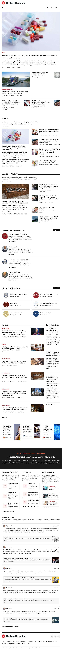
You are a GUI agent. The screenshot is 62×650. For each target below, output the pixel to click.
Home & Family (6, 373)
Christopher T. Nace (15, 272)
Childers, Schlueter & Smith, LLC (11, 213)
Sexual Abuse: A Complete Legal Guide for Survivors (52, 330)
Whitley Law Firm (7, 365)
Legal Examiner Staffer (9, 67)
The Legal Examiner (10, 648)
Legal (3, 52)
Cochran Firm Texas (45, 135)
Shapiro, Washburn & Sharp (47, 211)
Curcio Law (43, 202)
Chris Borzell (13, 247)
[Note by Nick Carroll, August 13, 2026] (31, 575)
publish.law (26, 648)
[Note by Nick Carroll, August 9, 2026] (31, 615)
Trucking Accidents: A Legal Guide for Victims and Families (53, 353)
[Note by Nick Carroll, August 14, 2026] (31, 555)
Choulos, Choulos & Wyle (46, 190)
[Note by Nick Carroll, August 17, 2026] (31, 533)
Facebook (32, 648)
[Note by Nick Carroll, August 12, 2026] (31, 595)
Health (4, 344)
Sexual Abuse (5, 328)
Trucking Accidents (7, 89)
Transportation (6, 358)
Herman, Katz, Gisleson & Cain (18, 234)
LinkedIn (38, 648)
